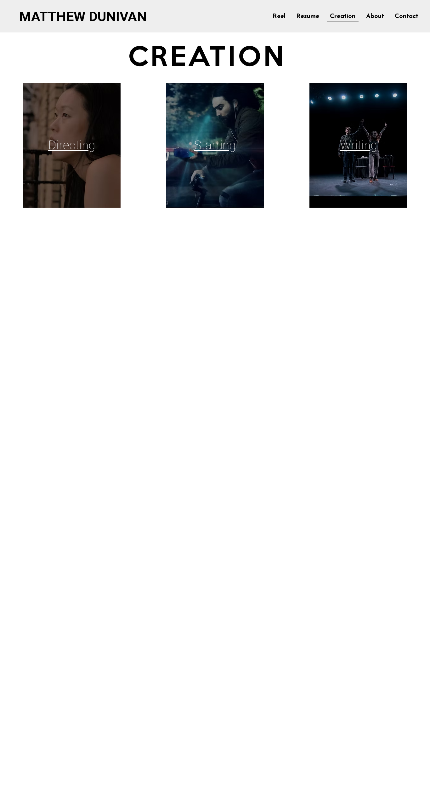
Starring (215, 145)
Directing (71, 145)
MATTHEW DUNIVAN (83, 16)
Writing (358, 145)
